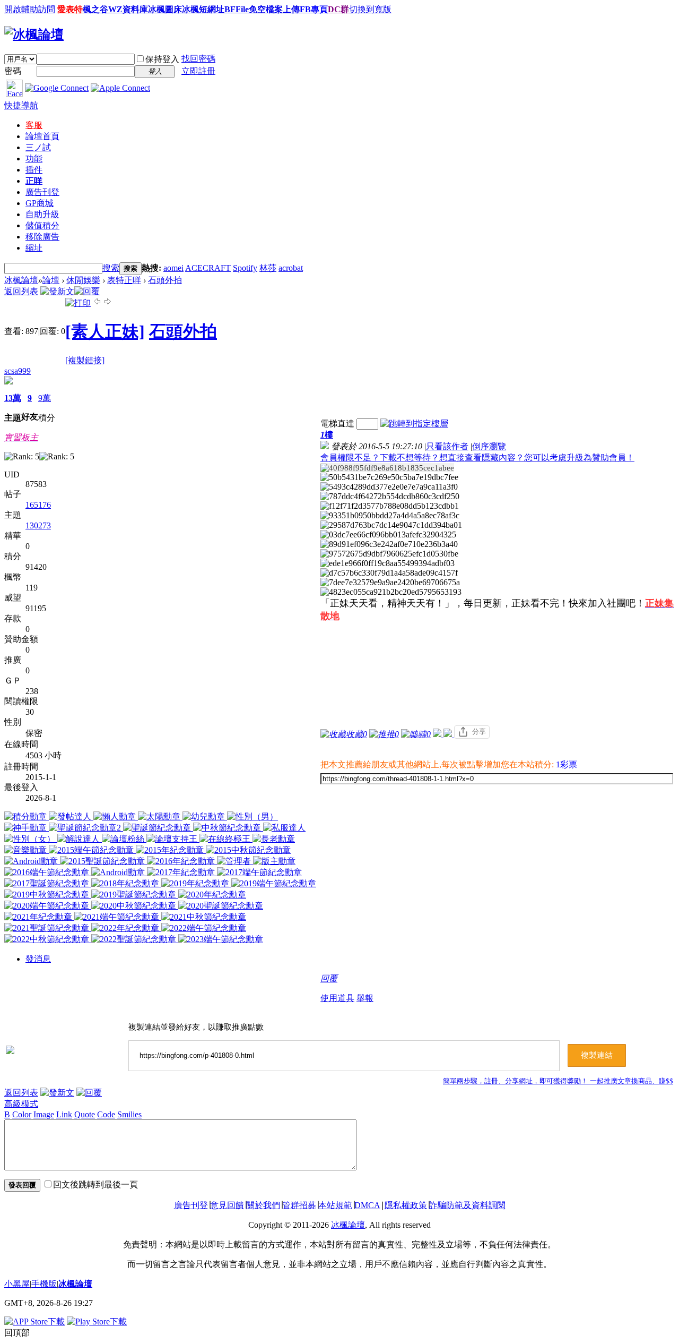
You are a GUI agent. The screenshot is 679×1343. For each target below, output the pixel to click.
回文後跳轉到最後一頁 (95, 1184)
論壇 (42, 136)
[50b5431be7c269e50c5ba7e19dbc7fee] (389, 477)
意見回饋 (227, 1205)
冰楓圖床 (165, 9)
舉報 (364, 998)
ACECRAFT (208, 267)
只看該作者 (447, 446)
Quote (84, 1114)
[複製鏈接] (85, 360)
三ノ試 (38, 147)
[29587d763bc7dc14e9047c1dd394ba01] (391, 525)
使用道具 (337, 998)
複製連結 (597, 1055)
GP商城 (39, 203)
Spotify (245, 267)
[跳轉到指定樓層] (414, 423)
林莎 (267, 267)
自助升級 (42, 214)
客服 (33, 125)
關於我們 (263, 1205)
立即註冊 (198, 70)
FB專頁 (314, 9)
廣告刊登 (42, 191)
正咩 (33, 180)
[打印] (78, 302)
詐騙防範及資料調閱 (467, 1205)
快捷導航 (21, 105)
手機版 (44, 1283)
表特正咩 (124, 280)
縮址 (33, 247)
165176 (38, 504)
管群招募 (299, 1205)
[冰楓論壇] (34, 34)
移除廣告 (42, 236)
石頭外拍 (165, 280)
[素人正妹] (105, 331)
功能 (33, 158)
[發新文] (57, 291)
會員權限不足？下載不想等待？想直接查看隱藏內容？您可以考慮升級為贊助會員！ (477, 457)
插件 (33, 169)
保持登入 (162, 59)
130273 (38, 525)
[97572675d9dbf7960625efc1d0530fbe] (389, 554)
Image (43, 1114)
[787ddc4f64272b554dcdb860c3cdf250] (389, 496)
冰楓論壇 (21, 280)
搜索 (110, 267)
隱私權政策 (406, 1205)
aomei (173, 267)
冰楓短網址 (203, 9)
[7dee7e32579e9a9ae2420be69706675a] (390, 582)
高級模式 (21, 1103)
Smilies (129, 1114)
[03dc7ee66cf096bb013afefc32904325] (388, 535)
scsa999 (17, 370)
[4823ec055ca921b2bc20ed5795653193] (391, 592)
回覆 (328, 978)
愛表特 (70, 9)
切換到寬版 (370, 9)
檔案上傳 (283, 9)
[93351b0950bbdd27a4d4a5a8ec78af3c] (389, 515)
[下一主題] (107, 302)
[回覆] (87, 291)
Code (106, 1114)
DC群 (338, 9)
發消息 (38, 958)
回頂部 (17, 1332)
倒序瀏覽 (489, 446)
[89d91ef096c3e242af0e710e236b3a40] (389, 544)
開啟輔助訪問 (29, 9)
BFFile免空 (245, 9)
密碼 (12, 70)
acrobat (290, 267)
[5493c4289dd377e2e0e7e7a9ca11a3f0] (389, 487)
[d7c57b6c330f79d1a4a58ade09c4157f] (389, 573)
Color (21, 1114)
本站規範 (335, 1205)
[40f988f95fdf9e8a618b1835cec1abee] (387, 468)
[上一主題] (97, 302)
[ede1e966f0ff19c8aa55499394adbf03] (387, 563)
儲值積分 (42, 225)
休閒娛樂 (83, 280)
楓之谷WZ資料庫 (115, 9)
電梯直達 (337, 423)
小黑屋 (17, 1283)
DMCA (367, 1205)
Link (64, 1114)
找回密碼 (198, 58)
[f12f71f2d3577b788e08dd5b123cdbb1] (389, 506)
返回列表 (21, 291)
